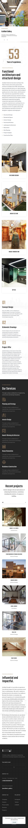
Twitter (17, 802)
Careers (4, 802)
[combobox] (14, 502)
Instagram (17, 799)
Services (4, 807)
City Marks (14, 608)
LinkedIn (17, 804)
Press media (5, 804)
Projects (4, 810)
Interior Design (14, 556)
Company (4, 799)
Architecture (14, 530)
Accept (14, 822)
